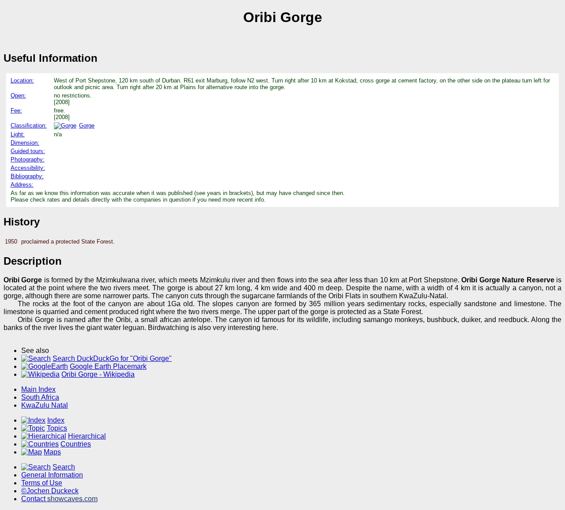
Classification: (29, 125)
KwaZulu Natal (44, 405)
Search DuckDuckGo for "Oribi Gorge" (112, 358)
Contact (59, 498)
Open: (18, 95)
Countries (75, 444)
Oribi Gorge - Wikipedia (98, 374)
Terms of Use (41, 483)
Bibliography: (27, 176)
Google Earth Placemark (108, 366)
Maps (52, 452)
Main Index (38, 389)
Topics (57, 428)
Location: (22, 80)
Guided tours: (28, 151)
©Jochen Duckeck (50, 491)
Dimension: (25, 142)
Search (64, 467)
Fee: (16, 110)
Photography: (28, 159)
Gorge (86, 125)
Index (55, 420)
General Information (52, 475)
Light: (18, 134)
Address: (22, 184)
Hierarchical (87, 436)
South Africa (40, 397)
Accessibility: (28, 168)
